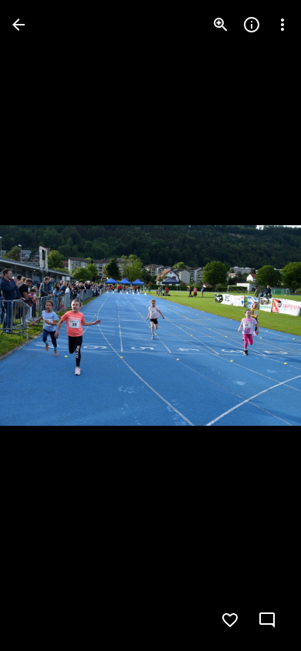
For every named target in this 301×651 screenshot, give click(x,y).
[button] (43, 325)
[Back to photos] (18, 24)
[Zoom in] (220, 24)
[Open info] (251, 24)
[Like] (230, 620)
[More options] (282, 24)
